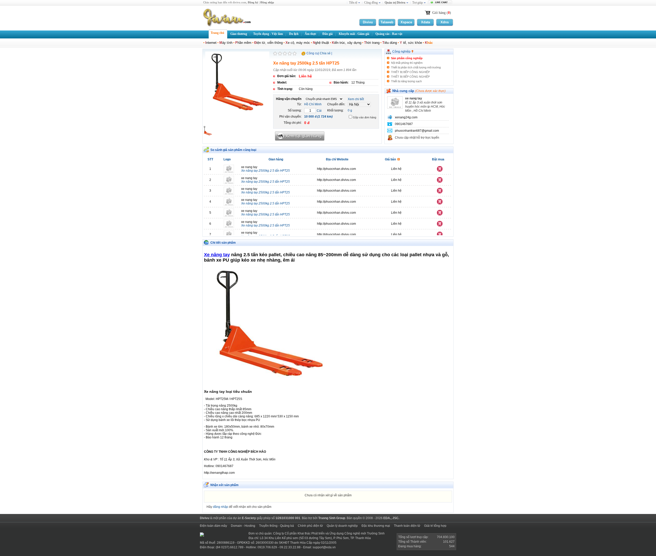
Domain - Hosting (243, 526)
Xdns (444, 22)
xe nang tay (265, 168)
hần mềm (243, 43)
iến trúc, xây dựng (346, 43)
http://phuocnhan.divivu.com (336, 169)
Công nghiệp (401, 51)
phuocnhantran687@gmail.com (417, 130)
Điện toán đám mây (213, 526)
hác (429, 43)
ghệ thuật (321, 43)
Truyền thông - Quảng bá (276, 526)
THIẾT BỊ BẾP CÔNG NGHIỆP (410, 72)
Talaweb (387, 22)
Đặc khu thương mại (376, 526)
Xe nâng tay (217, 254)
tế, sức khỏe (411, 43)
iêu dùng (389, 43)
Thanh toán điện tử (407, 526)
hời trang (372, 43)
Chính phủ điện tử (310, 526)
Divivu (368, 22)
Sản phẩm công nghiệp (407, 58)
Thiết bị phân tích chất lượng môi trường (416, 67)
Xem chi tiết (356, 99)
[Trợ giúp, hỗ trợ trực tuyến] (441, 2)
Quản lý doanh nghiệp (342, 526)
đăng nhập (220, 507)
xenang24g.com (406, 117)
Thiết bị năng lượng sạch (406, 81)
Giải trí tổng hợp (435, 526)
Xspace (406, 22)
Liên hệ (396, 169)
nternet (211, 43)
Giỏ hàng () (441, 13)
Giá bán (391, 159)
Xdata (425, 22)
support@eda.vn (324, 547)
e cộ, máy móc (297, 43)
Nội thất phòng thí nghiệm (407, 62)
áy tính (225, 43)
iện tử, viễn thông (268, 43)
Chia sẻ (325, 53)
